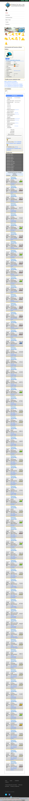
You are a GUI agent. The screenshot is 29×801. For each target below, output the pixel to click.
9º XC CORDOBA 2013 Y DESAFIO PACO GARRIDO (13, 84)
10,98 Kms (16, 123)
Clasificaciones (8, 17)
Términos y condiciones (14, 786)
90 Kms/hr (16, 126)
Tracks (6, 22)
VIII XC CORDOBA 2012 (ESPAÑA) (10, 81)
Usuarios (7, 24)
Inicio (6, 12)
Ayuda (11, 780)
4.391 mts (16, 112)
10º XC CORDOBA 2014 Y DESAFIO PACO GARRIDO (13, 85)
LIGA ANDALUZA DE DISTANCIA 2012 (11, 82)
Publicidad (17, 780)
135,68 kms (17, 109)
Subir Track (7, 19)
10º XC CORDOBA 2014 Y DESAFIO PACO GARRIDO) (14, 148)
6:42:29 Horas (17, 118)
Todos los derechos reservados (11, 784)
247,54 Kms (17, 120)
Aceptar (23, 800)
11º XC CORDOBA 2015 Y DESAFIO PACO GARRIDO (13, 86)
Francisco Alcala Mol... (14, 177)
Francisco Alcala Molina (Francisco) (13, 60)
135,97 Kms (17, 114)
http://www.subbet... (17, 70)
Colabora (7, 782)
